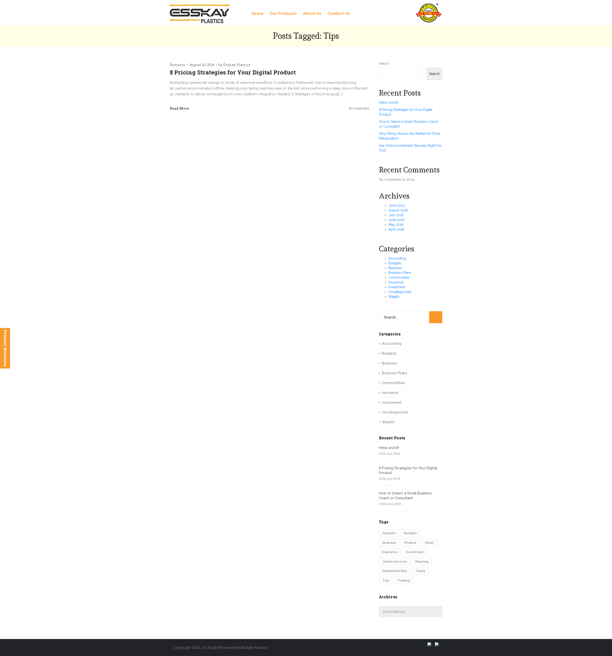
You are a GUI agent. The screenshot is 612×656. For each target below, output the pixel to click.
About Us (312, 13)
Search (384, 63)
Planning (421, 561)
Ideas (429, 542)
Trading (404, 580)
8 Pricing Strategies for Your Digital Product (233, 72)
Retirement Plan (394, 571)
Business (177, 64)
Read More (179, 108)
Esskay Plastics (237, 64)
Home (257, 13)
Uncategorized (399, 292)
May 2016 (396, 224)
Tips (385, 580)
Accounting (397, 258)
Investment (396, 287)
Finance (410, 542)
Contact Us (339, 13)
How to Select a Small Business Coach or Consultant (405, 495)
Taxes (420, 571)
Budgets (394, 263)
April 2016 (396, 229)
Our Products (283, 13)
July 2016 (396, 215)
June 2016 (396, 220)
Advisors (388, 533)
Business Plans (399, 273)
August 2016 (398, 210)
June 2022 (396, 205)
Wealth (393, 297)
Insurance (395, 282)
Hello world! (388, 102)
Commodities (399, 277)
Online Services (394, 561)
